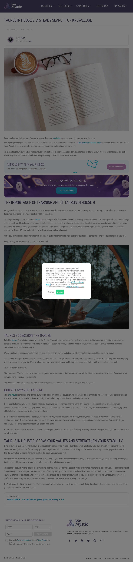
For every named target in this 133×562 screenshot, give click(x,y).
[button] (50, 292)
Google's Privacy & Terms (75, 287)
